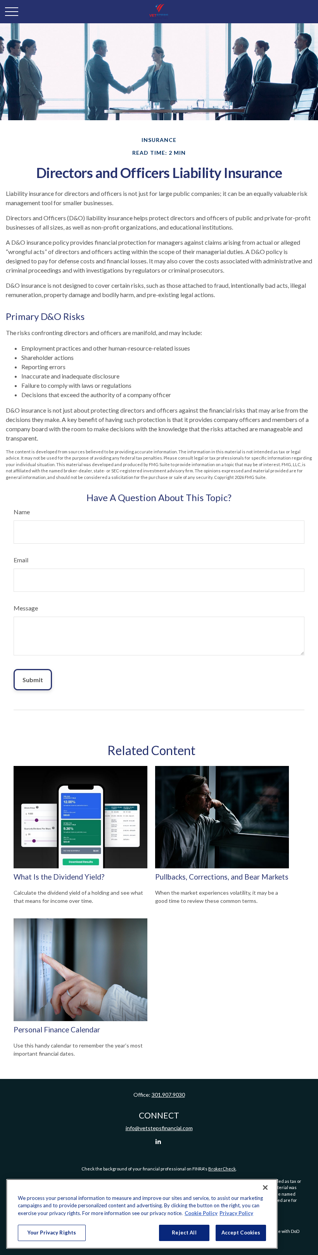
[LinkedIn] (158, 1141)
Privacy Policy (236, 1213)
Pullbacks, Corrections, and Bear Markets (222, 877)
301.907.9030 (168, 1094)
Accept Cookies (241, 1232)
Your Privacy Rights (52, 1232)
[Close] (265, 1187)
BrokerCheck (222, 1168)
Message (26, 608)
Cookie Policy (201, 1213)
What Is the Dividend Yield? (59, 877)
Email (21, 560)
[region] (142, 1214)
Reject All (184, 1232)
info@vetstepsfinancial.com (159, 1128)
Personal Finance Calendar (57, 1029)
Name (22, 511)
